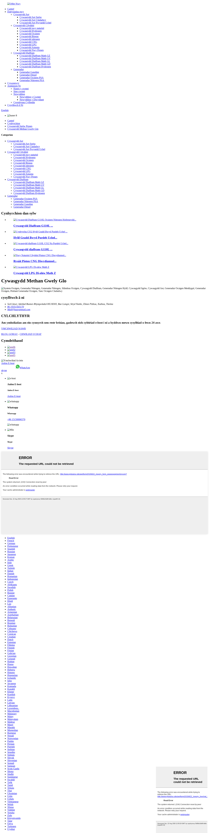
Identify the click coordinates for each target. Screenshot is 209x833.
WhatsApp (25, 367)
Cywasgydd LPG (28, 44)
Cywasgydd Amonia (29, 47)
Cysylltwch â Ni (15, 105)
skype (4, 370)
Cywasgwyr (13, 83)
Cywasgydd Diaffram (23, 53)
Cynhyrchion (13, 123)
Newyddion (19, 94)
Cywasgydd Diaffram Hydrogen (35, 66)
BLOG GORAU (9, 334)
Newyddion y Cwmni (30, 97)
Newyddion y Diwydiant (32, 99)
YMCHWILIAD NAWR (13, 328)
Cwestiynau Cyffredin (24, 102)
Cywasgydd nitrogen (30, 39)
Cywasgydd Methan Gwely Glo (22, 129)
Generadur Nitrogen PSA (32, 80)
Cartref (10, 9)
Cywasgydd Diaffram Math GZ (35, 55)
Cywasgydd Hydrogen (31, 31)
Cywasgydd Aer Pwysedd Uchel (35, 22)
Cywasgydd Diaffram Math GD (35, 64)
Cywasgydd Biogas (29, 36)
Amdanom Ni (14, 86)
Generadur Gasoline (29, 72)
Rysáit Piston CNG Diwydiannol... (34, 261)
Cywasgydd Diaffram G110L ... (33, 225)
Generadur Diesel (28, 75)
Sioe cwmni (19, 91)
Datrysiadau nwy (15, 11)
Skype (10, 447)
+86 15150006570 (16, 419)
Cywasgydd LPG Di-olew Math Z (34, 273)
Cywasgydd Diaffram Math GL (35, 61)
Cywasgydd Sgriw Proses (19, 126)
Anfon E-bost (7, 363)
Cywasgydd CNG (28, 42)
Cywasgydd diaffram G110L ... (32, 249)
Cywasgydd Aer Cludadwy (33, 20)
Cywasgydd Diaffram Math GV (35, 58)
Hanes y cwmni (21, 88)
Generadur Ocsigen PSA (32, 77)
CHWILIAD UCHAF (30, 334)
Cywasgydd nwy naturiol (32, 28)
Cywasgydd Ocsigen (30, 33)
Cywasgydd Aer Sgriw (31, 17)
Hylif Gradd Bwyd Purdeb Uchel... (35, 237)
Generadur (18, 69)
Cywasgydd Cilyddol (23, 25)
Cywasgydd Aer (21, 14)
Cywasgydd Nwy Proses (32, 50)
